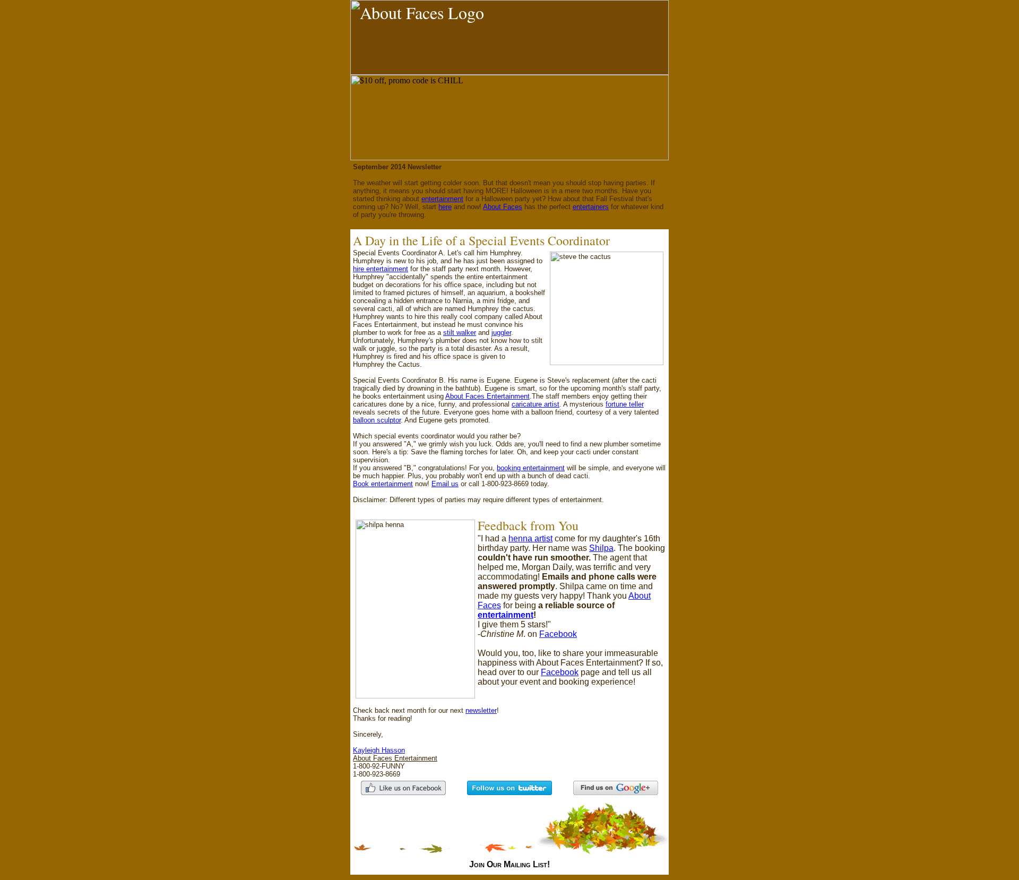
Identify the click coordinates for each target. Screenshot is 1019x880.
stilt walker (459, 333)
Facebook (558, 634)
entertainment (442, 199)
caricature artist (535, 404)
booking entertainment (531, 468)
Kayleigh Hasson (379, 750)
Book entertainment (383, 484)
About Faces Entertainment (487, 396)
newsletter (481, 710)
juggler (501, 333)
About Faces (502, 207)
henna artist (530, 538)
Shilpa (601, 548)
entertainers (591, 207)
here (445, 207)
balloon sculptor (377, 420)
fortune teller (625, 404)
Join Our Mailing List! (509, 864)
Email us (445, 484)
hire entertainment (380, 269)
